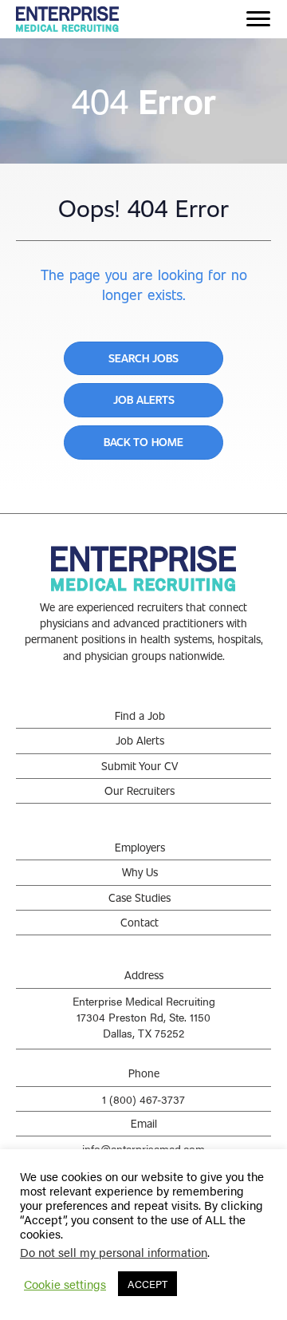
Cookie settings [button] (65, 1284)
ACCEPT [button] (147, 1283)
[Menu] (258, 19)
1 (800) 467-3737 (143, 1099)
